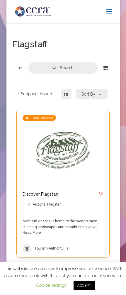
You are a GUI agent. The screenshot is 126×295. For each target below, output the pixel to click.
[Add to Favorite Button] (101, 193)
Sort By (88, 94)
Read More (32, 232)
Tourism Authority (49, 248)
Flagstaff (54, 204)
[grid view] (66, 94)
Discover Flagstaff (40, 194)
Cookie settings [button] (51, 285)
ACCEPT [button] (84, 285)
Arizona (39, 204)
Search (67, 67)
